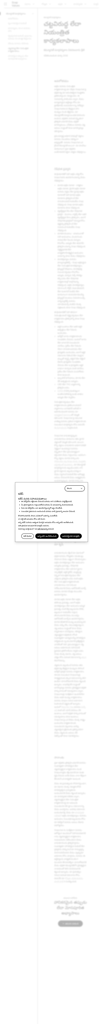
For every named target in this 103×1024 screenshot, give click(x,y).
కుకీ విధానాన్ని (42, 529)
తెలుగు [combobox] (69, 488)
